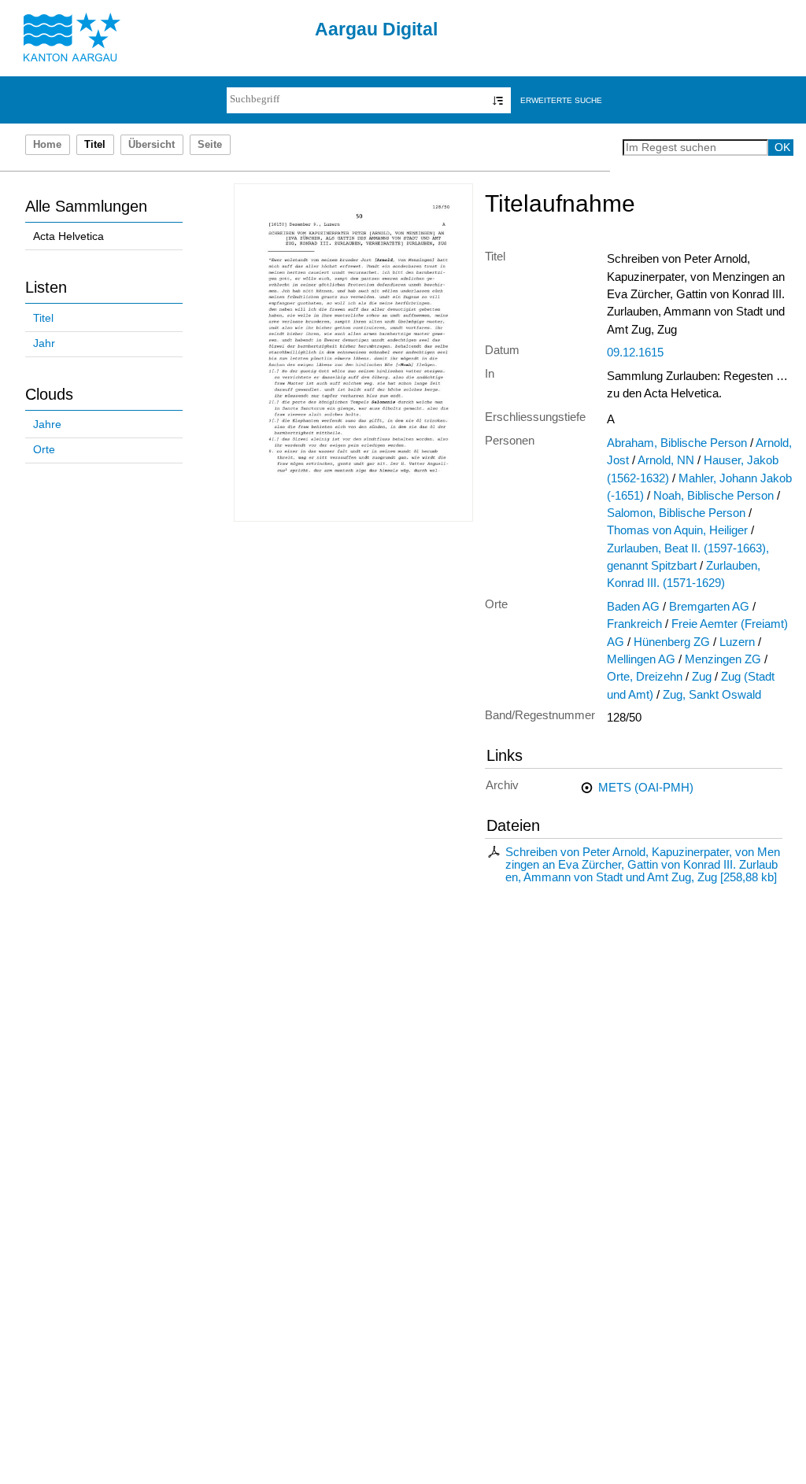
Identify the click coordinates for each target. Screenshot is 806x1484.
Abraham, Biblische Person (677, 443)
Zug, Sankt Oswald (712, 694)
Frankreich (634, 624)
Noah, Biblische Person (713, 495)
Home (47, 144)
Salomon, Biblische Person (676, 513)
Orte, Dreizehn (644, 676)
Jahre (47, 424)
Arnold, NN (666, 460)
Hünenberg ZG (672, 642)
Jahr (44, 343)
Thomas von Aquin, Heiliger (677, 530)
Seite (210, 144)
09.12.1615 (635, 352)
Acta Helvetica (68, 236)
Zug (702, 676)
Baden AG (633, 606)
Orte (44, 450)
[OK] (498, 100)
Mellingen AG (641, 659)
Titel (43, 318)
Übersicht (151, 144)
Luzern (737, 642)
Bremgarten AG (709, 606)
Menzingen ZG (723, 659)
